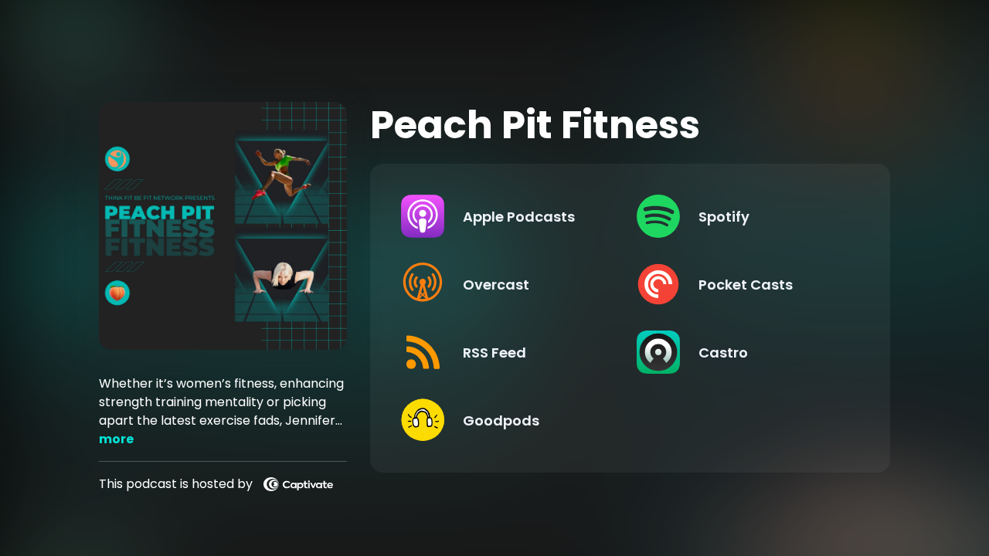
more (116, 439)
